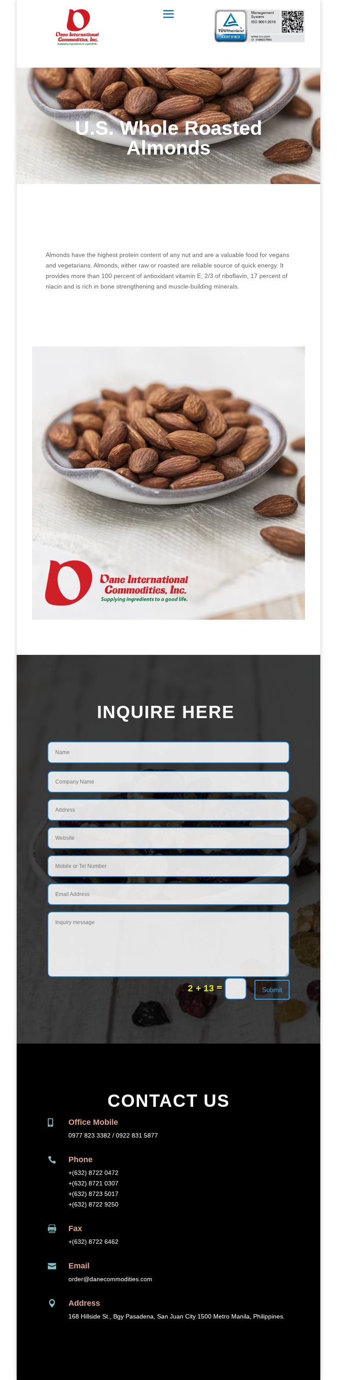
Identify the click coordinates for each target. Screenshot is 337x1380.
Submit (272, 989)
